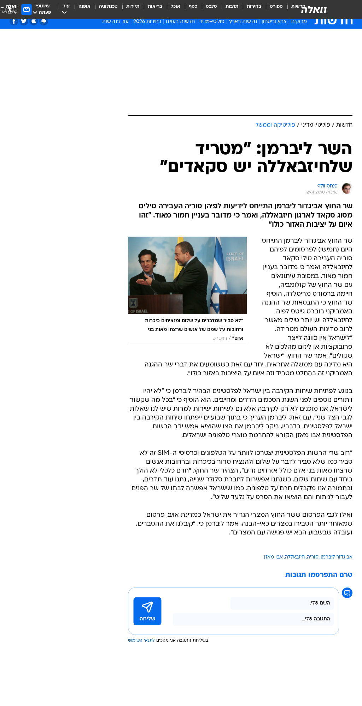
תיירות (132, 6)
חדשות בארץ (243, 21)
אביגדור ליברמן (336, 557)
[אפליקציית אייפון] (33, 21)
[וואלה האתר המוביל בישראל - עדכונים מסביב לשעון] (314, 9)
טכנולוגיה (108, 6)
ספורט (276, 6)
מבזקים (299, 21)
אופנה (84, 6)
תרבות (232, 6)
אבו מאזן (273, 557)
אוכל (175, 6)
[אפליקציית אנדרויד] (43, 21)
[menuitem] (272, 9)
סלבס (211, 6)
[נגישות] (9, 9)
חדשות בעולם (180, 21)
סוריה (313, 557)
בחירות (254, 6)
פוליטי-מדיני (211, 21)
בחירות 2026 (147, 21)
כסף (193, 6)
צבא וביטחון (274, 21)
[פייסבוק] (14, 21)
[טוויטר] (23, 21)
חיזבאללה (295, 557)
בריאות (155, 6)
